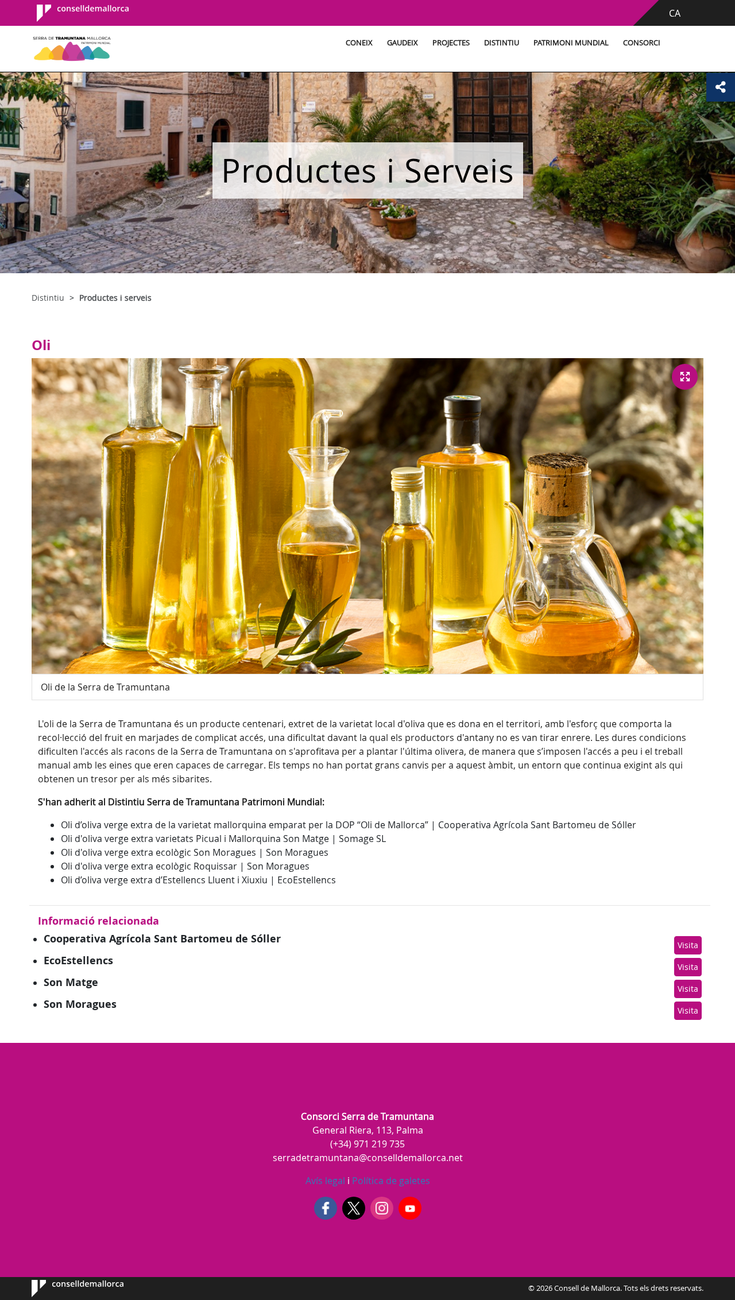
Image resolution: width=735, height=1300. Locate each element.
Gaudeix (402, 43)
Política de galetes (390, 1180)
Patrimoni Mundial (571, 43)
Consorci (641, 43)
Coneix (359, 43)
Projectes (451, 43)
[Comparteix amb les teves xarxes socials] (720, 87)
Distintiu (501, 43)
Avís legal (325, 1180)
